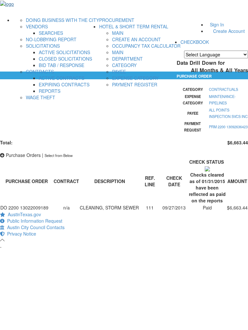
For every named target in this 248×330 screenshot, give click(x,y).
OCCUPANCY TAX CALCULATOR (146, 46)
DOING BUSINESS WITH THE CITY (62, 20)
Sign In (217, 24)
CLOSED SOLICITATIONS (65, 58)
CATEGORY (124, 65)
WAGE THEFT (40, 97)
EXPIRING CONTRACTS (64, 84)
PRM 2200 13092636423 (228, 126)
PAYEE (119, 71)
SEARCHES (51, 33)
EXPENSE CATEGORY (135, 78)
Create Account (229, 31)
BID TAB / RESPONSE (61, 65)
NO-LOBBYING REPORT (51, 39)
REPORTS (49, 91)
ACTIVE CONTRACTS (61, 78)
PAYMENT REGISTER (134, 84)
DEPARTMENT (127, 58)
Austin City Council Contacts (35, 227)
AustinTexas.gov (23, 214)
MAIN (117, 33)
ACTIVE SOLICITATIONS (64, 52)
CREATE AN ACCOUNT (136, 39)
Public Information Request (33, 221)
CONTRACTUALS (223, 89)
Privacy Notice (20, 233)
